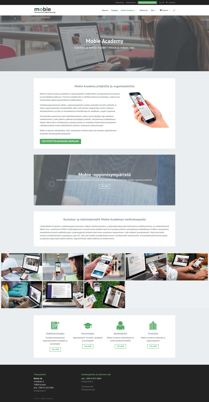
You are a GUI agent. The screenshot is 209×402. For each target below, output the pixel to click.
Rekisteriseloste (131, 2)
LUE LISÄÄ (104, 186)
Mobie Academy (127, 10)
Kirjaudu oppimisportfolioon (147, 2)
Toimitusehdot (119, 2)
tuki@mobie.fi (87, 382)
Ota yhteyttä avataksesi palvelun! (60, 141)
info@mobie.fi (40, 391)
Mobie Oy (144, 10)
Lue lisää (55, 349)
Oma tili (161, 2)
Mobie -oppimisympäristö (104, 174)
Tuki (152, 10)
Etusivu (105, 10)
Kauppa (114, 10)
